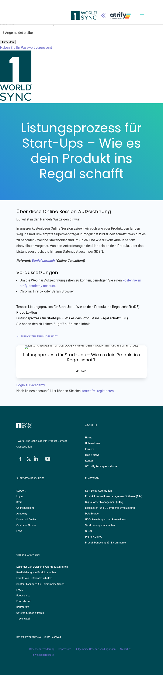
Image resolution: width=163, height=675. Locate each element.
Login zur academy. (31, 385)
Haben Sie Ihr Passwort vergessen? (26, 48)
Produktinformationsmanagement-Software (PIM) (113, 496)
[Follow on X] (28, 459)
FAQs (19, 530)
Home (88, 437)
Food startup (23, 601)
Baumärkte (22, 607)
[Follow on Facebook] (20, 459)
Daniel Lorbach (43, 261)
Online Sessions (25, 507)
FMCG (19, 589)
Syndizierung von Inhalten (100, 525)
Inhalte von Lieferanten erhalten (34, 578)
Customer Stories (26, 525)
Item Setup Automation (98, 490)
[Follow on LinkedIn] (36, 459)
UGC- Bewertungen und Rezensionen (105, 519)
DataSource (91, 513)
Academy (21, 513)
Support (20, 490)
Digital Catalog (93, 536)
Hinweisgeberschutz (42, 654)
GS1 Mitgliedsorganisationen (101, 466)
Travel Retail (23, 618)
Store (19, 502)
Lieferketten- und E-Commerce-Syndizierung (110, 507)
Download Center (26, 519)
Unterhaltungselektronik (30, 612)
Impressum (65, 649)
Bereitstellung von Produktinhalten (36, 572)
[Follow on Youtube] (48, 459)
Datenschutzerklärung (43, 649)
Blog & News (92, 454)
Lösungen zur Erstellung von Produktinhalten (42, 566)
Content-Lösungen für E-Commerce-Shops (40, 584)
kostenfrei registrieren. (98, 391)
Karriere (89, 449)
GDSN (88, 530)
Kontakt (89, 460)
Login (19, 496)
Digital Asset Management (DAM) (104, 502)
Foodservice (23, 595)
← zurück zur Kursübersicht (37, 336)
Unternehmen (93, 443)
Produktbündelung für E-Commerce (105, 542)
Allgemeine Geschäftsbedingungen (96, 649)
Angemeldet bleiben (19, 33)
